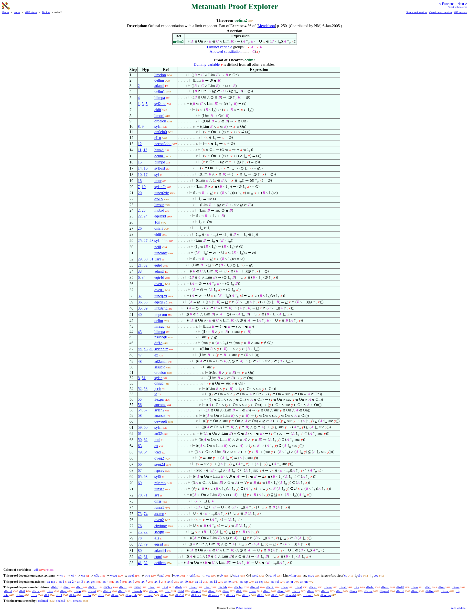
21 (140, 265)
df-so (226, 591)
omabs (77, 600)
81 (146, 557)
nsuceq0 (160, 337)
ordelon (160, 121)
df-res (353, 591)
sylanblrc (161, 240)
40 (140, 314)
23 (144, 210)
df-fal (137, 587)
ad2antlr (160, 361)
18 (140, 181)
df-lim (430, 591)
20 (140, 193)
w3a (96, 575)
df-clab (222, 587)
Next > (462, 4)
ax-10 (184, 581)
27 (146, 240)
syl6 (157, 476)
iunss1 (159, 507)
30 (146, 259)
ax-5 (118, 581)
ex (156, 355)
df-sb (178, 587)
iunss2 (159, 489)
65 (140, 476)
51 (144, 378)
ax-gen (91, 581)
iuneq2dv (161, 193)
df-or (79, 587)
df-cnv (296, 591)
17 (146, 174)
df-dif (400, 587)
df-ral (298, 587)
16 (146, 168)
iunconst (160, 253)
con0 (272, 575)
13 (145, 150)
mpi (157, 440)
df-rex (313, 587)
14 (140, 168)
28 (151, 240)
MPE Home (31, 12)
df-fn (34, 595)
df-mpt (153, 591)
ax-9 (170, 581)
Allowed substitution (226, 51)
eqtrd (158, 265)
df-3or (92, 587)
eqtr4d (159, 277)
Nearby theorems (457, 7)
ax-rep (244, 581)
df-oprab (131, 595)
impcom (160, 314)
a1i (156, 538)
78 (140, 538)
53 (146, 389)
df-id (181, 591)
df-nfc (270, 587)
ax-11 (199, 581)
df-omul (308, 595)
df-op (77, 591)
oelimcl (43, 600)
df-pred (384, 591)
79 (146, 544)
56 (140, 405)
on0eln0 (160, 132)
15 (140, 162)
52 (140, 389)
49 (140, 452)
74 (146, 514)
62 (146, 440)
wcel (131, 575)
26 (140, 228)
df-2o (274, 595)
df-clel (254, 587)
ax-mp (159, 514)
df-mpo (148, 595)
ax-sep (259, 581)
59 (140, 427)
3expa (159, 399)
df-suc (445, 591)
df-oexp (325, 595)
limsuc (159, 205)
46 (151, 349)
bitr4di (159, 150)
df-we (252, 591)
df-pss (455, 587)
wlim (292, 575)
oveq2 (159, 458)
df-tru (123, 587)
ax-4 (105, 581)
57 (146, 410)
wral (161, 575)
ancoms (160, 405)
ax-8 (157, 581)
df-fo (72, 595)
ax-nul (275, 581)
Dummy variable (207, 64)
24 (146, 216)
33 (140, 271)
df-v (356, 587)
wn (61, 575)
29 (140, 259)
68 (146, 476)
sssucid (159, 367)
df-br (121, 591)
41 (140, 563)
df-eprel (196, 591)
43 (140, 332)
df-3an (108, 587)
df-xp (266, 591)
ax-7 (144, 581)
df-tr (168, 591)
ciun (236, 575)
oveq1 (159, 284)
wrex (176, 575)
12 (140, 144)
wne (147, 575)
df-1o (158, 199)
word (255, 575)
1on (157, 222)
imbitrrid (161, 308)
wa (83, 575)
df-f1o (87, 595)
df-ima (368, 591)
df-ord (400, 591)
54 (140, 410)
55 (140, 399)
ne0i (157, 247)
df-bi (54, 587)
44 (140, 349)
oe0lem (160, 563)
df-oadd (291, 595)
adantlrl (160, 550)
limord (159, 116)
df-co (310, 591)
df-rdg (246, 595)
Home (17, 12)
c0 (221, 575)
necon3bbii (162, 144)
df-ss (441, 587)
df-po (211, 591)
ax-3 (80, 581)
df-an (67, 587)
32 (146, 265)
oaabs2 (60, 600)
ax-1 (61, 581)
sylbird (159, 168)
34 (144, 277)
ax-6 (131, 581)
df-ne (284, 587)
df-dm (325, 591)
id (155, 394)
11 (139, 150)
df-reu (328, 587)
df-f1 (59, 595)
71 (146, 495)
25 (140, 240)
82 (146, 563)
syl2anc (160, 104)
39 (146, 308)
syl (156, 174)
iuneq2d (160, 296)
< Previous (447, 4)
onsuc (158, 383)
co (345, 575)
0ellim (159, 80)
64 (146, 452)
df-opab (137, 591)
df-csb (385, 587)
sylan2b (160, 187)
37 (140, 296)
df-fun (20, 595)
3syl (157, 259)
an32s (158, 433)
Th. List (46, 12)
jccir (157, 389)
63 (140, 446)
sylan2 (159, 410)
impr (157, 181)
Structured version (416, 12)
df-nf (165, 587)
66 (140, 464)
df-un (414, 587)
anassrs (159, 415)
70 (140, 495)
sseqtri (159, 532)
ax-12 (213, 581)
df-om (164, 595)
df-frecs (196, 595)
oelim (158, 321)
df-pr (63, 591)
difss (157, 501)
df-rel (281, 591)
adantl (159, 86)
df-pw (36, 591)
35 (140, 308)
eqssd (158, 544)
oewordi (160, 421)
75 (140, 532)
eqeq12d (161, 302)
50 (140, 440)
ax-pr (289, 581)
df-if (22, 591)
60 (146, 427)
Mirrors (5, 12)
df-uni (92, 591)
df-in (428, 587)
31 (151, 259)
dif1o (158, 343)
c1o (359, 575)
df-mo (193, 587)
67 (140, 470)
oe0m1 (159, 91)
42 (140, 557)
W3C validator (458, 608)
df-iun (107, 591)
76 (140, 526)
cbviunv (160, 526)
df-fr (239, 591)
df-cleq (238, 587)
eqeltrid (160, 216)
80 (140, 550)
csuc (311, 575)
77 (146, 532)
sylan (158, 126)
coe (376, 575)
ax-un (304, 581)
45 (146, 349)
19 (144, 187)
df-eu (207, 587)
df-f (46, 595)
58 (140, 415)
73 (140, 514)
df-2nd (179, 595)
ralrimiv (160, 483)
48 (140, 361)
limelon (160, 75)
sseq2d (159, 464)
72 (140, 544)
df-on (414, 591)
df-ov (114, 595)
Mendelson (266, 26)
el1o (157, 138)
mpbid (159, 210)
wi (72, 575)
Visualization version (440, 12)
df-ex (151, 587)
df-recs (230, 595)
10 (140, 174)
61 (140, 433)
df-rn (339, 591)
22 (140, 216)
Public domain (244, 608)
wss (207, 575)
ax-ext (228, 581)
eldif (157, 110)
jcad (157, 452)
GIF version (460, 12)
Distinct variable (219, 47)
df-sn (50, 591)
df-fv (101, 595)
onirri (158, 228)
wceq (113, 575)
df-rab (343, 587)
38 (146, 302)
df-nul (8, 591)
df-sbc (370, 587)
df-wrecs (213, 595)
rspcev (159, 470)
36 (140, 302)
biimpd (159, 162)
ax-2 (71, 581)
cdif (192, 575)
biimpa (159, 98)
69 (140, 483)
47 (140, 355)
